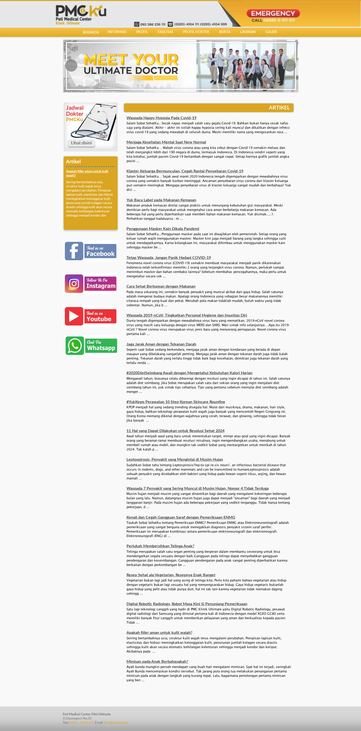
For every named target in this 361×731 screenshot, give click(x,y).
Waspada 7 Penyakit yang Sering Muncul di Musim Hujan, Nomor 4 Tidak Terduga (197, 488)
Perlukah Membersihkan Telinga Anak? (160, 545)
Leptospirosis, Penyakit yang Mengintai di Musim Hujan (174, 459)
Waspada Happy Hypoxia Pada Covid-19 (161, 117)
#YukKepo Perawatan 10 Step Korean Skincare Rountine (175, 401)
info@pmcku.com (116, 722)
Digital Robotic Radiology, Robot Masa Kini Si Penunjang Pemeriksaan (186, 603)
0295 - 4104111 (82, 722)
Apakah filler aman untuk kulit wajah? (159, 632)
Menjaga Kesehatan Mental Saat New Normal (166, 141)
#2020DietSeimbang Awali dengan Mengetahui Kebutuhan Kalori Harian (189, 372)
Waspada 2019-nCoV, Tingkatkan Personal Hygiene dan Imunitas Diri (186, 315)
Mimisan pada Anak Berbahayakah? (157, 661)
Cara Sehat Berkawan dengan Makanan (160, 286)
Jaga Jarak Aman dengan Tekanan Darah (161, 344)
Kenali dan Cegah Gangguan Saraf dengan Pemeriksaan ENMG (180, 517)
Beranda (91, 32)
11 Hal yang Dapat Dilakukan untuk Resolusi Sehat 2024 (175, 430)
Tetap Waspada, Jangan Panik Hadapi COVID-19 (168, 257)
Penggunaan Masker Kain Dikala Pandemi (162, 228)
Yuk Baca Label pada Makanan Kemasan (161, 199)
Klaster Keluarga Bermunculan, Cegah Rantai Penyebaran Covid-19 (184, 170)
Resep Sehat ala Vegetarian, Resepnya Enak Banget (170, 574)
